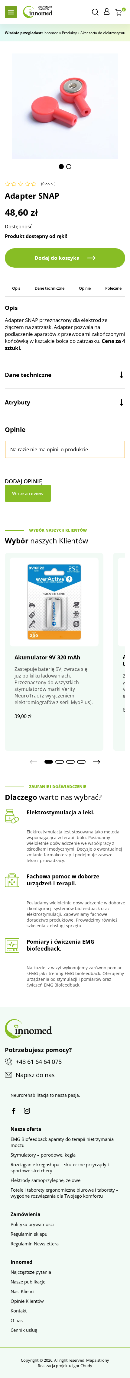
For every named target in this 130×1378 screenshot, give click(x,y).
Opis (16, 288)
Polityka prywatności (32, 1224)
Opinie (85, 288)
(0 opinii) (48, 183)
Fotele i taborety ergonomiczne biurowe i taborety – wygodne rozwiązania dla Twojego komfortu (65, 1193)
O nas (17, 1320)
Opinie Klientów (27, 1301)
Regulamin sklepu (29, 1234)
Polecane (113, 288)
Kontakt (19, 1311)
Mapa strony (97, 1360)
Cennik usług (24, 1330)
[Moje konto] (106, 11)
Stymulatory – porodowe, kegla (43, 1155)
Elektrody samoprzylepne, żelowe (45, 1180)
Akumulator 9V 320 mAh (47, 657)
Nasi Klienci (22, 1291)
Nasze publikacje (28, 1282)
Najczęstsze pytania (31, 1272)
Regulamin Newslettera (35, 1244)
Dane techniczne (49, 288)
